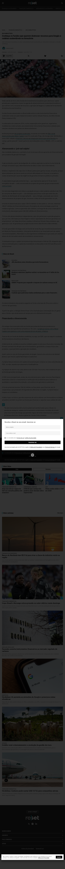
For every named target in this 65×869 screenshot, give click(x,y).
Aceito (59, 857)
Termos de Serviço (50, 447)
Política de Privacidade (36, 447)
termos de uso (20, 438)
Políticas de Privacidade (43, 857)
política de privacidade (30, 438)
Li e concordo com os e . (21, 438)
